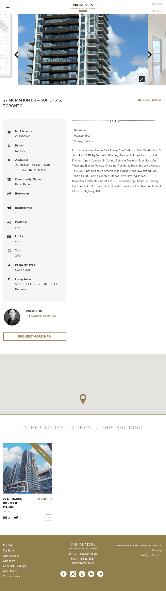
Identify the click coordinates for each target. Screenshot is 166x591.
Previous (16, 53)
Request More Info (34, 336)
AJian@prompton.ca (43, 316)
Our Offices (10, 571)
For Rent (157, 11)
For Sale (157, 4)
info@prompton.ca (83, 563)
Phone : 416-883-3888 (83, 554)
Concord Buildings (14, 566)
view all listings (151, 100)
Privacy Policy (11, 576)
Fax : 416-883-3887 (83, 559)
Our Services (11, 556)
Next (150, 53)
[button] (83, 399)
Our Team (9, 561)
